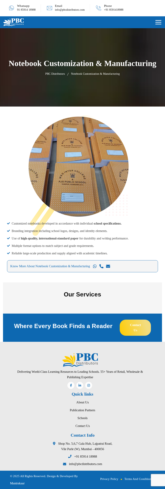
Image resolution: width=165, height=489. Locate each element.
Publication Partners (82, 410)
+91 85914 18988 (85, 456)
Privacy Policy (109, 479)
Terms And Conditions (138, 479)
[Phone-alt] (101, 266)
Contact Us (82, 426)
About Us (82, 402)
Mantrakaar (17, 483)
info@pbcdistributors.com (70, 9)
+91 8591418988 (113, 9)
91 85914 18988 (26, 9)
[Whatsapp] (95, 266)
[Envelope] (108, 266)
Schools (82, 418)
